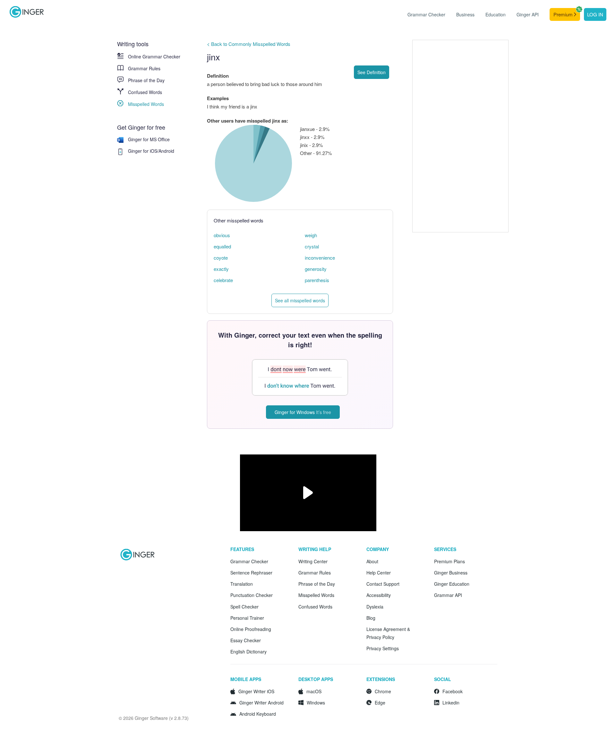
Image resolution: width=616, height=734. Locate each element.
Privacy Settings (382, 648)
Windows (316, 702)
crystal (312, 246)
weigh (311, 235)
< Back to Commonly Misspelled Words (248, 43)
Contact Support (382, 584)
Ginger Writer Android (261, 702)
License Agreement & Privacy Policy (388, 633)
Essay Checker (245, 640)
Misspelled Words (146, 104)
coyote (221, 257)
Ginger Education (451, 584)
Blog (370, 618)
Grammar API (448, 595)
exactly (221, 268)
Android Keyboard (257, 714)
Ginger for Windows (303, 412)
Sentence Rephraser (251, 572)
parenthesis (317, 280)
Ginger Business (450, 572)
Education (495, 14)
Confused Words (145, 92)
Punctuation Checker (251, 595)
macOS (313, 691)
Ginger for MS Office (149, 139)
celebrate (223, 280)
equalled (222, 246)
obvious (222, 235)
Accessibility (378, 595)
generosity (316, 268)
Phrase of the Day (146, 80)
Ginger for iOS (142, 151)
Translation (241, 584)
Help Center (378, 572)
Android (166, 151)
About (372, 561)
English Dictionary (248, 651)
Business (465, 14)
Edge (380, 702)
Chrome (383, 691)
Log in (595, 14)
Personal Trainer (247, 618)
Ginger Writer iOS (256, 691)
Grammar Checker (426, 14)
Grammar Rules (144, 68)
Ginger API (528, 14)
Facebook (452, 691)
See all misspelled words (300, 300)
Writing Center (313, 561)
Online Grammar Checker (154, 56)
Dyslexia (374, 606)
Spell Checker (244, 606)
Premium (563, 14)
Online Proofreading (250, 629)
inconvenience (320, 257)
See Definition (371, 72)
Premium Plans (449, 561)
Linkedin (450, 702)
